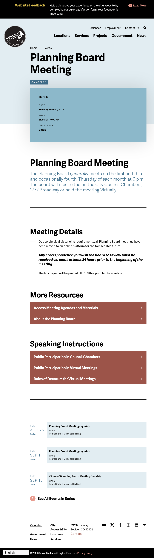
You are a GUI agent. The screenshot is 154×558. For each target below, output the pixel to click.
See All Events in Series (56, 498)
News (141, 35)
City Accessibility (58, 527)
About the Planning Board (54, 318)
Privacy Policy (84, 553)
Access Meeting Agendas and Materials (66, 307)
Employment (113, 28)
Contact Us (132, 28)
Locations (62, 35)
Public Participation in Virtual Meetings (65, 367)
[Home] (15, 36)
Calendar (95, 28)
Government (122, 35)
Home (33, 48)
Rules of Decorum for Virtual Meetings (65, 378)
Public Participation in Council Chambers (67, 356)
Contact (76, 533)
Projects (100, 35)
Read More (139, 5)
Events (47, 48)
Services (82, 35)
